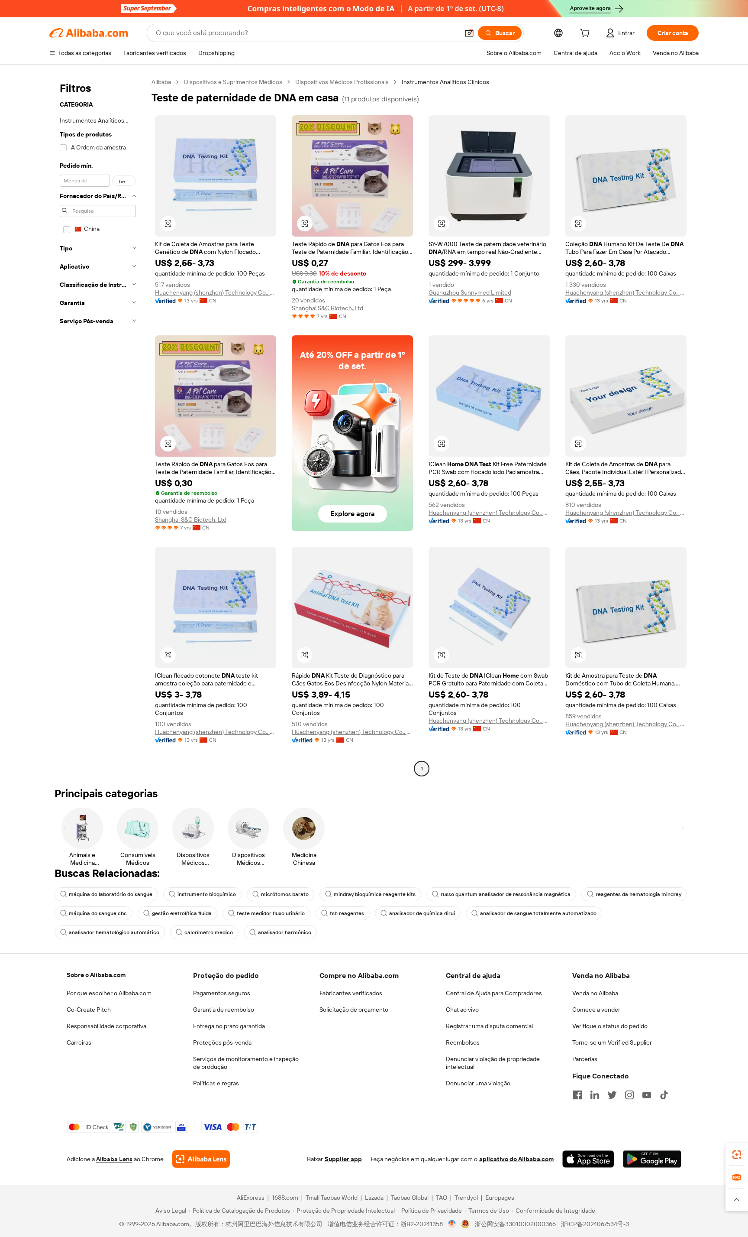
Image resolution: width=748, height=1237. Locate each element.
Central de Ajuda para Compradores (494, 993)
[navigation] (98, 426)
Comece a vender (596, 1009)
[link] (736, 1154)
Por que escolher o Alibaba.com (109, 993)
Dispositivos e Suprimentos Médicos (233, 81)
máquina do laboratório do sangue (110, 894)
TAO (441, 1197)
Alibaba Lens (114, 1159)
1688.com (285, 1197)
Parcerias (584, 1058)
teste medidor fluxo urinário (271, 913)
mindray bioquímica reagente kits (375, 894)
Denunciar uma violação (478, 1083)
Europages (499, 1197)
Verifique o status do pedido (610, 1026)
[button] (469, 33)
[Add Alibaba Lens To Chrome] (201, 1159)
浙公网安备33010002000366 (515, 1224)
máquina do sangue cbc (98, 913)
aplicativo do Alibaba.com (516, 1159)
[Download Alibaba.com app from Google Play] (652, 1159)
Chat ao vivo (462, 1009)
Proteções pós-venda (222, 1042)
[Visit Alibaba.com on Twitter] (612, 1095)
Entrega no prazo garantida (229, 1026)
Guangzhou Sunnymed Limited (470, 292)
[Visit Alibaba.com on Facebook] (577, 1095)
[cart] (586, 34)
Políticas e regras (216, 1083)
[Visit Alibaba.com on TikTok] (664, 1095)
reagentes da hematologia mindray (638, 894)
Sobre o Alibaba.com (96, 974)
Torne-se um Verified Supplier (612, 1042)
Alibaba (161, 81)
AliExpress (250, 1197)
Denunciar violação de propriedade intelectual (493, 1062)
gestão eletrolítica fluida (182, 913)
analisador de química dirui (422, 913)
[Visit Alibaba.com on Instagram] (629, 1095)
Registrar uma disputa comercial (489, 1026)
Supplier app (343, 1159)
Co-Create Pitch (89, 1009)
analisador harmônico (284, 932)
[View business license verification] (452, 1224)
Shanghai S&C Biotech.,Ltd (327, 308)
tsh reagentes (347, 913)
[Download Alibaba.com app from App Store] (588, 1159)
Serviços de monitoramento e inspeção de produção (246, 1062)
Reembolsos (463, 1042)
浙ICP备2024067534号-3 (595, 1224)
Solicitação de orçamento (353, 1009)
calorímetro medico (208, 932)
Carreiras (79, 1042)
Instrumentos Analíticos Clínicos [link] (445, 81)
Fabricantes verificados (350, 993)
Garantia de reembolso (223, 1009)
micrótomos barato (285, 894)
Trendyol (466, 1197)
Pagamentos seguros (221, 993)
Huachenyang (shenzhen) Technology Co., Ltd (215, 292)
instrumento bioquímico (206, 894)
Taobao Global (410, 1197)
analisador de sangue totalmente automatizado (538, 913)
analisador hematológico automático (114, 932)
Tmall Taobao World (332, 1197)
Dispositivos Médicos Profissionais (342, 81)
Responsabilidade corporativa (106, 1026)
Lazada (374, 1197)
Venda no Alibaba (595, 993)
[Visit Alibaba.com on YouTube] (647, 1095)
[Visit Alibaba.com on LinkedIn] (595, 1095)
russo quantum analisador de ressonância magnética (506, 894)
